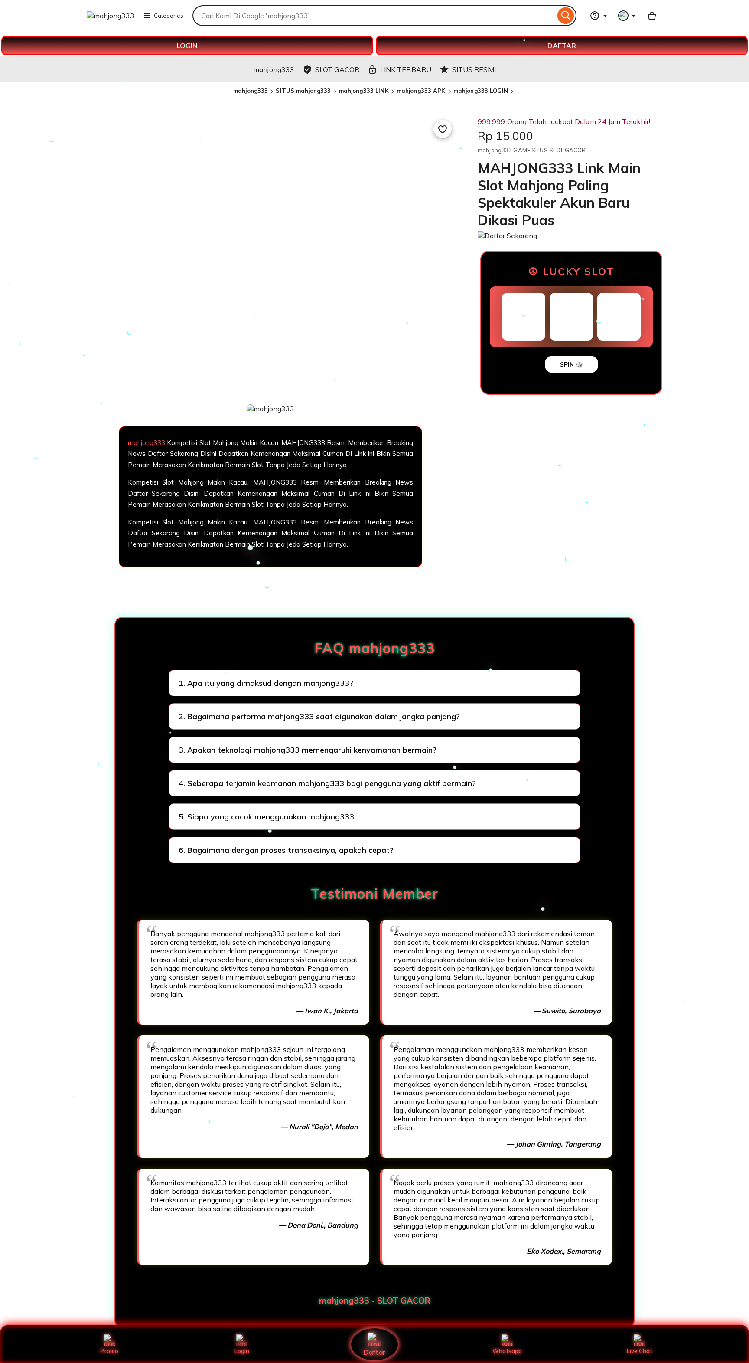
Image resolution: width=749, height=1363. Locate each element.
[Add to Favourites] (442, 129)
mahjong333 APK (421, 90)
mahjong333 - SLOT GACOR (374, 1300)
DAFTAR (561, 45)
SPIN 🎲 (571, 364)
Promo (109, 1350)
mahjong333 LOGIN (480, 90)
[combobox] (373, 15)
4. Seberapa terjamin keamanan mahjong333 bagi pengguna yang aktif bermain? (327, 783)
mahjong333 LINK (364, 90)
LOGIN (187, 45)
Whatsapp (507, 1350)
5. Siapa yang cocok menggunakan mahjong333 (266, 817)
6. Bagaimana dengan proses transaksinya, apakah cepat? (286, 850)
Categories (168, 15)
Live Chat (639, 1350)
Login (241, 1350)
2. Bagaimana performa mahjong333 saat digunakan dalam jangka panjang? (319, 716)
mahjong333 (250, 90)
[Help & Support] (598, 15)
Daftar (374, 1352)
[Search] (565, 15)
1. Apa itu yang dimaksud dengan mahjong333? (266, 683)
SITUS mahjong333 (303, 90)
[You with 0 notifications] (627, 15)
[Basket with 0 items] (652, 15)
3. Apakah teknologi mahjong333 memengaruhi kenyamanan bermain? (307, 750)
